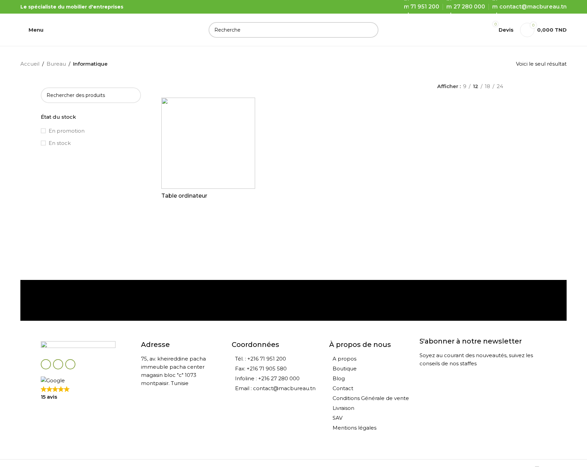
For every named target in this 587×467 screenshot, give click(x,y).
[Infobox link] (79, 300)
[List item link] (277, 359)
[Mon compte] (476, 30)
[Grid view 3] (530, 86)
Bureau (56, 64)
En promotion (67, 131)
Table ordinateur (184, 196)
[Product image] (208, 143)
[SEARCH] (370, 30)
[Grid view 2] (519, 86)
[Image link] (78, 346)
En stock (60, 143)
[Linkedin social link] (70, 364)
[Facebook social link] (46, 364)
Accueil (29, 64)
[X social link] (58, 364)
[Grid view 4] (542, 86)
